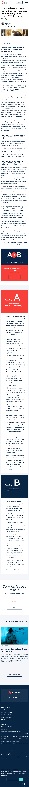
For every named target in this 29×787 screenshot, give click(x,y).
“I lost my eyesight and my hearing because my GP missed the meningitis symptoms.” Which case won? (15, 649)
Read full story (5, 661)
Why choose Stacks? (6, 726)
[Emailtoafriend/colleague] (11, 26)
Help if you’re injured (6, 712)
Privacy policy (8, 763)
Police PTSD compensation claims (10, 741)
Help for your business (7, 714)
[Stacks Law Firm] (5, 2)
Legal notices (18, 763)
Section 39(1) (16, 98)
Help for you (4, 710)
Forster (7, 24)
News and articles (6, 717)
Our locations (4, 722)
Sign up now (14, 277)
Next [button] (16, 668)
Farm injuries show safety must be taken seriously (14, 738)
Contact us (4, 729)
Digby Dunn (8, 23)
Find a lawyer (4, 724)
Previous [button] (13, 668)
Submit (21, 779)
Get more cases (14, 674)
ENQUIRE (19, 2)
